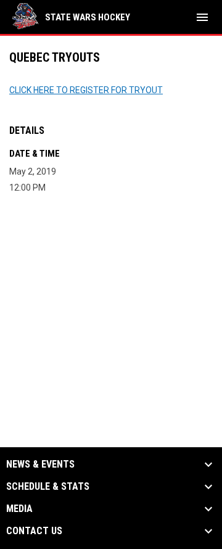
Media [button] (19, 509)
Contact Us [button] (34, 531)
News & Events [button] (40, 464)
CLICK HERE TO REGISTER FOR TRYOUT (86, 90)
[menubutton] (202, 17)
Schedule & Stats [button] (47, 487)
